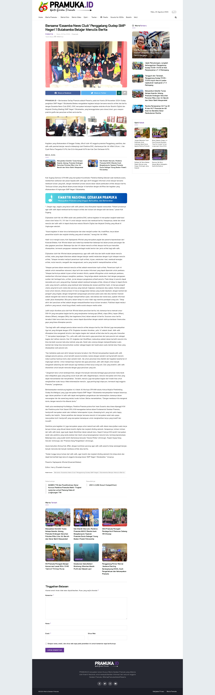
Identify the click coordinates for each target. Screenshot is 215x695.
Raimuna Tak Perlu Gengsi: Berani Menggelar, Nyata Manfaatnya (159, 164)
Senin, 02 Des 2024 (63, 34)
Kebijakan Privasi (158, 691)
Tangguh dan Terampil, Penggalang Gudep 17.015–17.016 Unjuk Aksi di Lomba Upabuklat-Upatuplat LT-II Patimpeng (156, 80)
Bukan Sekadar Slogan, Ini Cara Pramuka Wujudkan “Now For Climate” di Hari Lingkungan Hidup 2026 (159, 143)
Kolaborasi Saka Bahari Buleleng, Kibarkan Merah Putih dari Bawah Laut (84, 566)
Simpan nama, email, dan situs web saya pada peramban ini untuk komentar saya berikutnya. (82, 643)
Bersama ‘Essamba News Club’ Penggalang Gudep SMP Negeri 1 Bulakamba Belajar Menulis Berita (89, 472)
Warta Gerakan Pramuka (51, 691)
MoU (136, 17)
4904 (58, 37)
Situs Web (92, 633)
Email (48, 633)
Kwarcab (75, 34)
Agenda (139, 158)
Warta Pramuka (51, 17)
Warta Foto (65, 17)
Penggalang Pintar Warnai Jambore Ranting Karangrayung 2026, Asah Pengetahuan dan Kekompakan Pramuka (114, 569)
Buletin (129, 17)
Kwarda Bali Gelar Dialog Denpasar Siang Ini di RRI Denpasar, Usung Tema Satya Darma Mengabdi (150, 52)
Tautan (94, 17)
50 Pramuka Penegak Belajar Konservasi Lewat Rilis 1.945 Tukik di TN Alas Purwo (57, 566)
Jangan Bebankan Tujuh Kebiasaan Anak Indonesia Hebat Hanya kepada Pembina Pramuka (141, 143)
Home (41, 17)
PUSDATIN (49, 34)
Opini (86, 17)
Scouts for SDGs (117, 17)
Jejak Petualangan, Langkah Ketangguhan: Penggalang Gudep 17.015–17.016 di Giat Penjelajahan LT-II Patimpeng (157, 66)
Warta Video (76, 17)
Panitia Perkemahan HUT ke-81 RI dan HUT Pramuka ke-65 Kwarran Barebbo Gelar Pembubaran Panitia (157, 109)
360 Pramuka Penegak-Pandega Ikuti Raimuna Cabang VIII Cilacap (114, 531)
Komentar (49, 595)
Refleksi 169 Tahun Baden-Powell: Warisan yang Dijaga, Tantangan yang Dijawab (142, 165)
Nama (48, 623)
